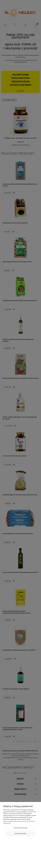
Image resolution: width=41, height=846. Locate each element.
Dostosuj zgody (20, 833)
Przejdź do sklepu (20, 828)
